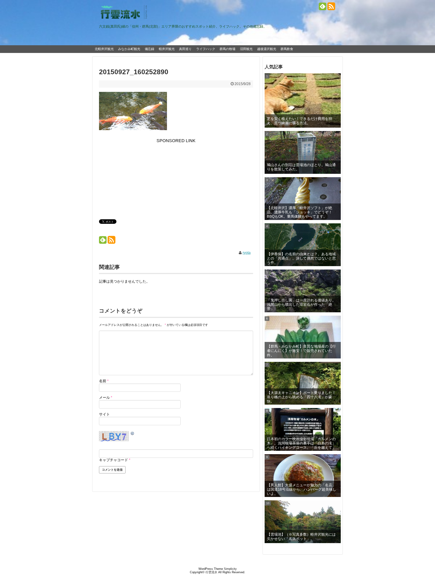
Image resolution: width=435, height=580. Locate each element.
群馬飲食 (286, 49)
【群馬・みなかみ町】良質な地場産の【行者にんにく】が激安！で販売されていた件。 (301, 350)
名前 (104, 381)
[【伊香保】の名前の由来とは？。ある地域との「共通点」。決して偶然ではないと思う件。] (303, 244)
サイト (104, 414)
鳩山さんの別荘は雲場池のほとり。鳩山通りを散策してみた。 (301, 167)
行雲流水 (211, 572)
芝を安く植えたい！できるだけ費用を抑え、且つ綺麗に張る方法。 (299, 121)
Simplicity (230, 568)
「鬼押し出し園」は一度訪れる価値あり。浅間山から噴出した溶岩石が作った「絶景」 (301, 304)
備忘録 (149, 49)
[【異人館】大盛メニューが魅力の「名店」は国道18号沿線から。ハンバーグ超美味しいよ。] (303, 475)
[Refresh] (132, 433)
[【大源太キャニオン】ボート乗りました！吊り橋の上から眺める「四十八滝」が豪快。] (303, 383)
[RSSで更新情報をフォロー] (331, 8)
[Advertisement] (176, 180)
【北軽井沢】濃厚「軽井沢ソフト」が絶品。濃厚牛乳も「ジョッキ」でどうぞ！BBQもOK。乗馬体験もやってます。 (299, 212)
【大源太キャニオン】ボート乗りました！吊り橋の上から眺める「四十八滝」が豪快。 (301, 397)
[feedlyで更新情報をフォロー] (322, 8)
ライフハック (205, 49)
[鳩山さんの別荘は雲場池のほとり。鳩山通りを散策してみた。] (303, 152)
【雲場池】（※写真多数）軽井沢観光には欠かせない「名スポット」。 (301, 536)
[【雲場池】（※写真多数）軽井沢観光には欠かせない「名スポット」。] (303, 521)
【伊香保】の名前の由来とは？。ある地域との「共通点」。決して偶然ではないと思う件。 (301, 258)
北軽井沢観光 (104, 49)
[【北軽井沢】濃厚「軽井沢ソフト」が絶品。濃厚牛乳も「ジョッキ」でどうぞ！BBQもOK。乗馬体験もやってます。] (303, 198)
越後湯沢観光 (266, 49)
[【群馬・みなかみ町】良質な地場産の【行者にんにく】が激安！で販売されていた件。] (303, 337)
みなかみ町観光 (129, 49)
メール (105, 397)
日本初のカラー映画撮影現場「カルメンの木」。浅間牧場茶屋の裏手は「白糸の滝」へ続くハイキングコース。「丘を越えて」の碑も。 (301, 444)
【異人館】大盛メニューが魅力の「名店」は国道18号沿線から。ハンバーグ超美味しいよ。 (301, 489)
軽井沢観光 (167, 49)
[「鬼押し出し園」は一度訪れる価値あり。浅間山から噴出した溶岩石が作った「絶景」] (303, 291)
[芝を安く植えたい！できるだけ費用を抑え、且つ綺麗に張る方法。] (303, 100)
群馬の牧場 (227, 49)
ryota (247, 253)
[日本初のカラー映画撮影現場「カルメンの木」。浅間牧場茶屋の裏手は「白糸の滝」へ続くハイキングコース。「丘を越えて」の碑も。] (303, 429)
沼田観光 (246, 49)
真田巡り (185, 49)
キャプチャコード (113, 460)
